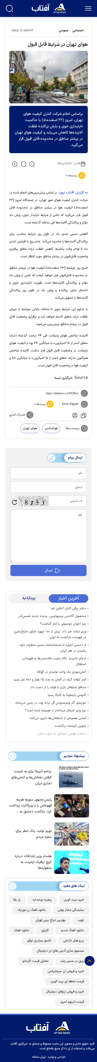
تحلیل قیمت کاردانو (35, 961)
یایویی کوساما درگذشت (70, 726)
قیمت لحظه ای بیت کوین (67, 981)
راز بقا (17, 899)
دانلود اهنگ (21, 930)
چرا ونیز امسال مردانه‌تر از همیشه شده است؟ (55, 710)
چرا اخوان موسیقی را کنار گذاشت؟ (63, 623)
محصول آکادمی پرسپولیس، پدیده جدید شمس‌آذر (52, 616)
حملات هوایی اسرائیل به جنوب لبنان (62, 733)
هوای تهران (30, 428)
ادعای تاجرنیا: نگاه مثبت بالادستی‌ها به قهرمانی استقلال (54, 661)
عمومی (63, 30)
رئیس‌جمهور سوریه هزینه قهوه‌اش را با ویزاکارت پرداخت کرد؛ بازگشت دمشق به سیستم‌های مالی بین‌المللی (30, 806)
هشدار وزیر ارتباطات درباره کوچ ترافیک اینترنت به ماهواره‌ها (33, 862)
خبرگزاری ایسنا (63, 378)
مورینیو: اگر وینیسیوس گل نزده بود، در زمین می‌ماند (50, 702)
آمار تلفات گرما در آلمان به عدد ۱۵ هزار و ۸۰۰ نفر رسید (49, 679)
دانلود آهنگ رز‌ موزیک (31, 910)
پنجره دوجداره (42, 899)
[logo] (49, 7)
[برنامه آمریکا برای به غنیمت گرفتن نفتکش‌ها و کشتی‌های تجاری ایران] (70, 777)
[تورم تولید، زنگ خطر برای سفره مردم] (70, 833)
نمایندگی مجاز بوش (71, 910)
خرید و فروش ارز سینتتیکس (66, 971)
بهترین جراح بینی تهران (51, 920)
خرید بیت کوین (74, 899)
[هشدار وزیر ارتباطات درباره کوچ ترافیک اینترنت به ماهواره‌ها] (70, 861)
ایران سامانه (39, 1057)
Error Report (70, 404)
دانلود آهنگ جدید (72, 930)
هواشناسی (51, 428)
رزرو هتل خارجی (73, 940)
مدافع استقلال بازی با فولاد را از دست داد (58, 687)
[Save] (84, 415)
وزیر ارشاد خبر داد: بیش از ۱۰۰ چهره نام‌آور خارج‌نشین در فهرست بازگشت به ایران (50, 634)
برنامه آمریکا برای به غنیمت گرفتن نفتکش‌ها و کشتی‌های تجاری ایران (31, 777)
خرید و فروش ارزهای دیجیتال (65, 991)
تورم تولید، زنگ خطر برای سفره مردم (34, 834)
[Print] (74, 415)
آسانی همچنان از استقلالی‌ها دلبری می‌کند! (58, 718)
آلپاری (44, 930)
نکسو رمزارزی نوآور (39, 940)
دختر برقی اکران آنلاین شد (68, 608)
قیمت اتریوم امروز (72, 1001)
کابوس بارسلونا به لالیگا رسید (67, 695)
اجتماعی (78, 30)
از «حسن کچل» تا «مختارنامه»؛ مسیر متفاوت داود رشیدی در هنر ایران (52, 648)
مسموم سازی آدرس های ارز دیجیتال (60, 950)
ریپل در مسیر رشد (72, 961)
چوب (81, 920)
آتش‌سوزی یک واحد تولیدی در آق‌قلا (61, 671)
